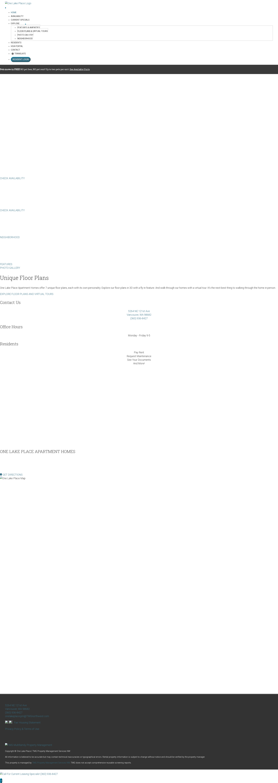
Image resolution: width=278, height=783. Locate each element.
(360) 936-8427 (139, 318)
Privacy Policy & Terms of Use (22, 728)
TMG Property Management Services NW (51, 763)
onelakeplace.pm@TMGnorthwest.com (27, 716)
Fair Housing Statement (27, 722)
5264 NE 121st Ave (139, 311)
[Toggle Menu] (25, 24)
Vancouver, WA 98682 (139, 314)
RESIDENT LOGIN (21, 59)
